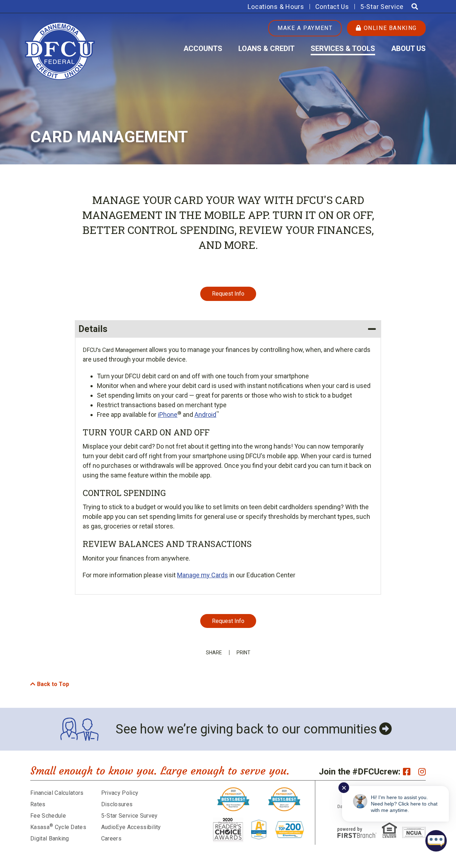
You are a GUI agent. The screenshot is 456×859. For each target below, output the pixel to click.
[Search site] (414, 6)
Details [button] (92, 329)
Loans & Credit (266, 48)
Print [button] (243, 652)
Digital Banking (49, 838)
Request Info (228, 293)
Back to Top (53, 684)
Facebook (406, 771)
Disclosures (117, 804)
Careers (111, 838)
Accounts (202, 48)
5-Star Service (382, 6)
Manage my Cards (202, 575)
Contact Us (332, 6)
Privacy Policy (119, 792)
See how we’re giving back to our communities (246, 729)
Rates (38, 804)
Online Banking (389, 28)
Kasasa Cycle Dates (58, 827)
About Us (408, 48)
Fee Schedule (48, 815)
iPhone (167, 414)
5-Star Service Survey (129, 815)
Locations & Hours (276, 6)
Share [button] (214, 652)
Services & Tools (343, 48)
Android (205, 414)
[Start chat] (436, 841)
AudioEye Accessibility (131, 827)
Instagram (422, 771)
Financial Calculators (57, 792)
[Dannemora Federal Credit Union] (60, 50)
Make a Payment (305, 28)
